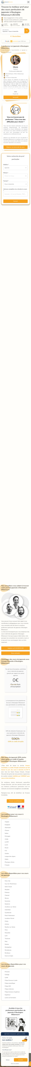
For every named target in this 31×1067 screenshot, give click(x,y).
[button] (15, 31)
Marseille (7, 933)
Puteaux (7, 892)
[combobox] (13, 167)
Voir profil (15, 97)
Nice (6, 941)
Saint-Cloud (8, 887)
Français (7, 865)
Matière (6, 164)
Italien (6, 833)
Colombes (8, 910)
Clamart (7, 895)
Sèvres (7, 898)
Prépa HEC (8, 986)
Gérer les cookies (15, 1063)
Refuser (8, 1060)
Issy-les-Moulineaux (11, 884)
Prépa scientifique (10, 983)
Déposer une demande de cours (15, 147)
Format (5, 181)
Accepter (20, 1060)
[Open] (26, 168)
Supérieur (7, 995)
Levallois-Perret (9, 918)
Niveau (5, 173)
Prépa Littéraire (9, 989)
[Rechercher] (26, 30)
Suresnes (7, 901)
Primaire (7, 972)
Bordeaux (7, 953)
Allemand (7, 827)
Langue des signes (10, 856)
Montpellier (8, 947)
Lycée (6, 977)
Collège (7, 974)
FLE (6, 850)
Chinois (7, 830)
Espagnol (7, 825)
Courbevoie (8, 912)
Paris (6, 930)
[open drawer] (28, 2)
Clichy (6, 921)
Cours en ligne (9, 956)
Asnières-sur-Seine (10, 907)
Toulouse (7, 938)
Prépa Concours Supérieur (12, 992)
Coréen (7, 853)
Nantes (7, 944)
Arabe (6, 839)
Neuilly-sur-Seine (10, 927)
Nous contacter (15, 653)
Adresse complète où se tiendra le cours (15, 190)
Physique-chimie (9, 862)
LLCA (6, 845)
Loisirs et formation (10, 998)
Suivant (15, 201)
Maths (6, 859)
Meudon (7, 889)
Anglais (7, 822)
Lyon (6, 936)
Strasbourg (8, 950)
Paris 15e (7, 881)
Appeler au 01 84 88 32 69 (16, 648)
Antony (7, 924)
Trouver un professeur (15, 801)
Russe (6, 848)
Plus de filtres (16, 36)
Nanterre (7, 904)
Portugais (7, 836)
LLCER (7, 842)
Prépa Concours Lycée (11, 980)
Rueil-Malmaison (10, 915)
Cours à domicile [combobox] (9, 184)
